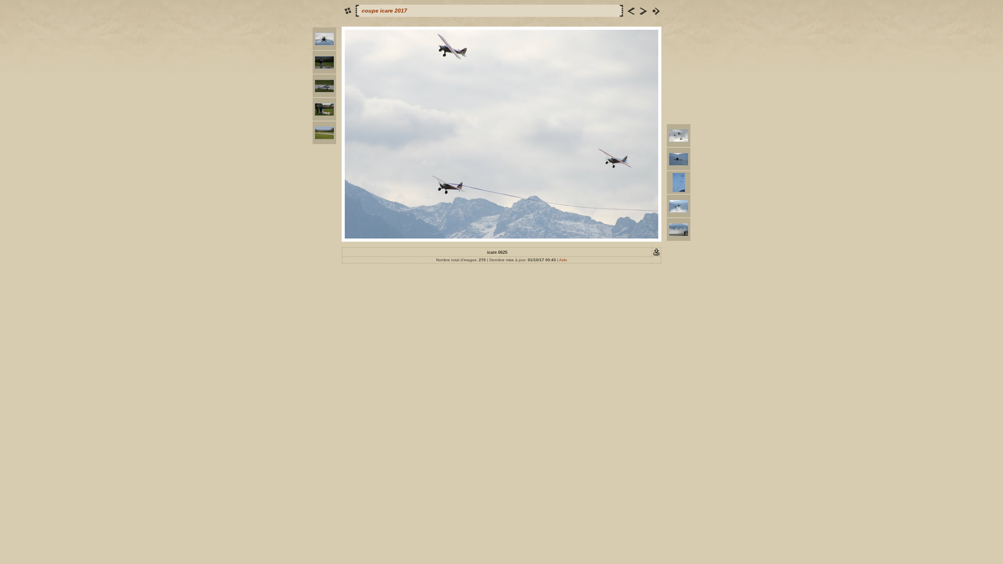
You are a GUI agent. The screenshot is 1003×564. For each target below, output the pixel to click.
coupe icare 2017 (384, 10)
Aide (563, 260)
